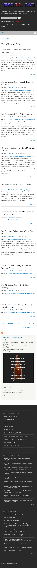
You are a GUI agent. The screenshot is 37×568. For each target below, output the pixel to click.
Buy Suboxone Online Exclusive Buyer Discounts (16, 51)
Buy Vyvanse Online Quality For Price (16, 184)
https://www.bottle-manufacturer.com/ (12, 337)
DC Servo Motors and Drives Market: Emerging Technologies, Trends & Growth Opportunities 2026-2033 (18, 525)
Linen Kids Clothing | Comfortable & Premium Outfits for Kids (18, 463)
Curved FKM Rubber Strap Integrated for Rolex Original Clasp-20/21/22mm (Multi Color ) (18, 491)
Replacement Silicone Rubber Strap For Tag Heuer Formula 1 (17, 496)
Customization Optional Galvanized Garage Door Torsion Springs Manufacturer (18, 500)
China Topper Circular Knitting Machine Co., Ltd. (16, 436)
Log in (3, 21)
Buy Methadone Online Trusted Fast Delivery (15, 286)
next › (24, 327)
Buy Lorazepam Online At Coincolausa (16, 114)
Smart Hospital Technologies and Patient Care (16, 543)
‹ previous (10, 323)
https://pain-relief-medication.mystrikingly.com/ (22, 58)
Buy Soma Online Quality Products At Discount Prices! (16, 266)
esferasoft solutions (9, 419)
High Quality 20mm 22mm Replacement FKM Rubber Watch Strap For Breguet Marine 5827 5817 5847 (17, 468)
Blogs (7, 38)
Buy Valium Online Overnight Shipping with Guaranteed (16, 305)
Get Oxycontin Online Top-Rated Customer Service (18, 149)
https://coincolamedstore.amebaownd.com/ (20, 273)
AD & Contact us (7, 396)
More (32, 448)
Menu (2, 33)
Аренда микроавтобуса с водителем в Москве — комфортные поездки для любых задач (17, 530)
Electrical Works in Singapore (11, 520)
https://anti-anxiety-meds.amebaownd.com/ (19, 220)
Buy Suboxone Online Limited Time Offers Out (18, 232)
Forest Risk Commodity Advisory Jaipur (14, 514)
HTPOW (6, 423)
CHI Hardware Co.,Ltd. (10, 442)
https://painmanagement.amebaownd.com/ (19, 239)
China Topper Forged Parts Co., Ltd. (13, 446)
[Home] (18, 5)
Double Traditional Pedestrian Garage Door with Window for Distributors (18, 482)
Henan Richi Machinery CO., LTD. (12, 416)
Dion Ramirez (11, 55)
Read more (32, 74)
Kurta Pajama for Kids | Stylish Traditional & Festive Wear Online (18, 477)
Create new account (11, 21)
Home (2, 38)
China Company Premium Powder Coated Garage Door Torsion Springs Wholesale (18, 486)
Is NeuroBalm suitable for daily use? (13, 550)
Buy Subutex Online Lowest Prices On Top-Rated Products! (18, 213)
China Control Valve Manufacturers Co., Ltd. (15, 439)
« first (4, 323)
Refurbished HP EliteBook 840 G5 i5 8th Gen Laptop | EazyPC (17, 459)
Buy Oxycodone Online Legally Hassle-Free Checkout (18, 83)
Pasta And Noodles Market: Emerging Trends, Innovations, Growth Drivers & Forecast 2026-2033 (17, 539)
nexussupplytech (8, 426)
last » (28, 327)
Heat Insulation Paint (9, 517)
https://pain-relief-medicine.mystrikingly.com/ (20, 190)
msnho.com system (13, 563)
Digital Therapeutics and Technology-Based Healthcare (18, 547)
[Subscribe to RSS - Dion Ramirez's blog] (2, 332)
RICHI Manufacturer (9, 429)
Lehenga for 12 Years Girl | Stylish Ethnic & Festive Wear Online (18, 472)
